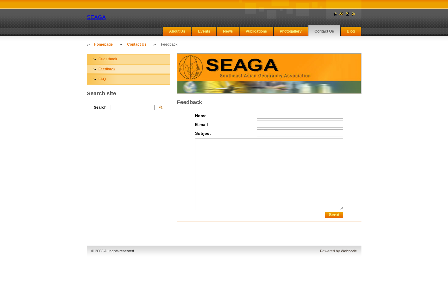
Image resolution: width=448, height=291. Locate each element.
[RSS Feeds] (353, 14)
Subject (203, 133)
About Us (177, 31)
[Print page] (347, 14)
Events (204, 31)
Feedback (107, 69)
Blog (351, 31)
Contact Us (324, 31)
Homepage (103, 44)
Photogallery (291, 31)
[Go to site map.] (341, 14)
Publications (256, 31)
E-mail (201, 124)
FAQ (102, 79)
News (228, 31)
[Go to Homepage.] (335, 14)
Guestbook (107, 59)
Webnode (349, 251)
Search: (101, 107)
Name (201, 116)
